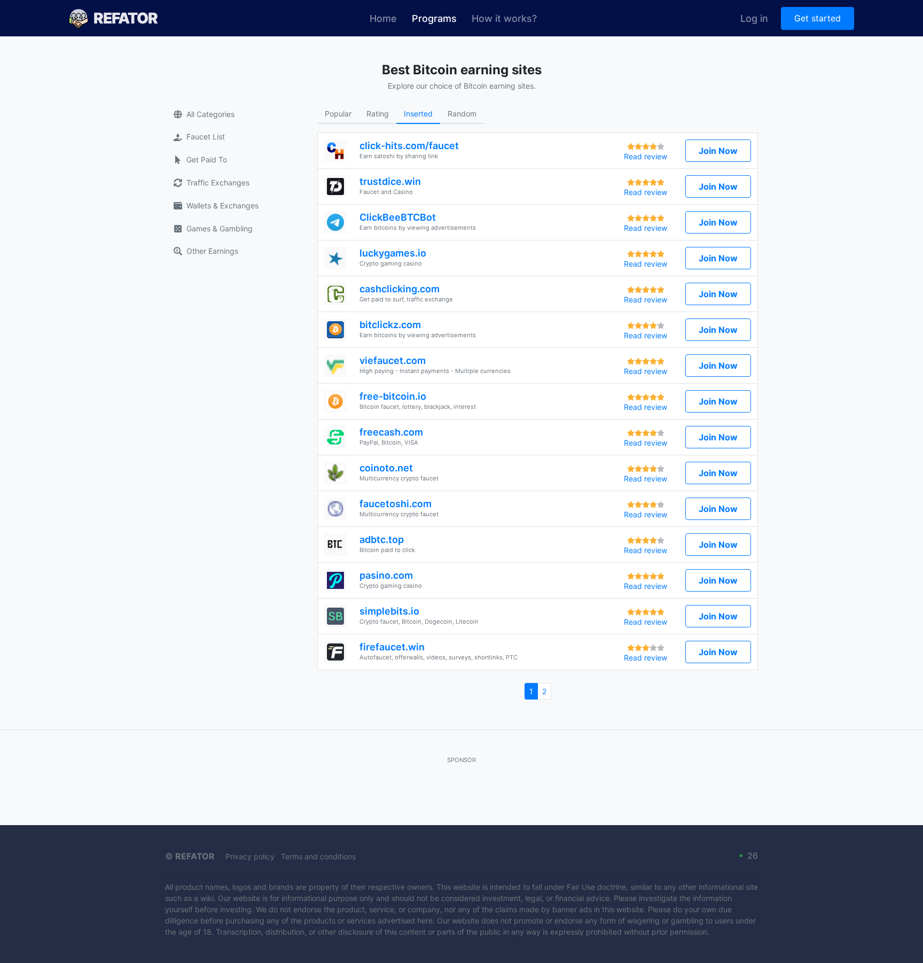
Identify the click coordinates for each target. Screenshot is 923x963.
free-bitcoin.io (392, 396)
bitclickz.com (390, 324)
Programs (438, 18)
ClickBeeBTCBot (397, 217)
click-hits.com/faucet (409, 145)
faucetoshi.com (395, 503)
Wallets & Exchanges (222, 205)
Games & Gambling (219, 228)
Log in (754, 18)
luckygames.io (392, 253)
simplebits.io (389, 611)
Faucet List (205, 136)
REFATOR (125, 18)
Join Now (718, 150)
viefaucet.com (392, 360)
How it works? (504, 18)
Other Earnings (212, 250)
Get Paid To (206, 159)
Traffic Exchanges (217, 182)
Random (462, 113)
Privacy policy (250, 856)
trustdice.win (390, 181)
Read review (645, 156)
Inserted (418, 113)
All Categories (210, 114)
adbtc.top (381, 539)
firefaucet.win (392, 647)
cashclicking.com (399, 288)
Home (383, 18)
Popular (338, 113)
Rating (377, 113)
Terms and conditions (318, 856)
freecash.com (391, 432)
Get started (817, 18)
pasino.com (386, 575)
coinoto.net (386, 467)
